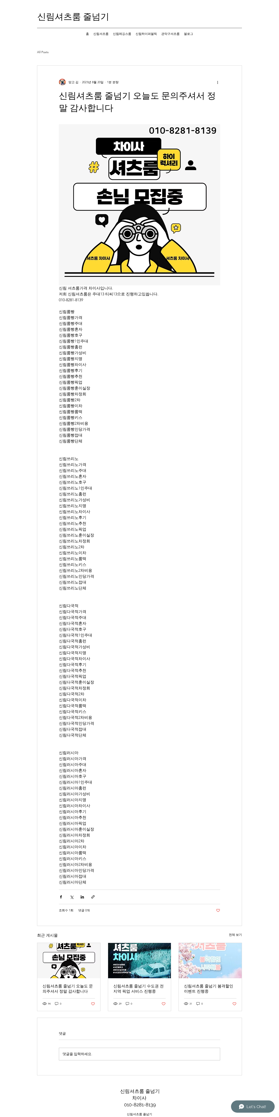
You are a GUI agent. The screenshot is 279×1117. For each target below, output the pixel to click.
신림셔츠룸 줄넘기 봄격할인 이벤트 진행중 (208, 988)
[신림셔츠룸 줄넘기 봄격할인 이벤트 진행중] (210, 960)
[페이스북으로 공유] (61, 897)
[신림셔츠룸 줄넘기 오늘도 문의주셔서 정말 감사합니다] (68, 960)
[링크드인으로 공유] (82, 897)
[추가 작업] (217, 82)
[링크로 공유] (93, 897)
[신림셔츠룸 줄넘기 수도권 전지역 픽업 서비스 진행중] (139, 960)
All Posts (43, 52)
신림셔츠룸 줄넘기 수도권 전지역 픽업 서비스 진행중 (138, 988)
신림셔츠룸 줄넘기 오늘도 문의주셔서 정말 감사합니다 (68, 988)
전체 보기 (235, 935)
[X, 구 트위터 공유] (72, 897)
